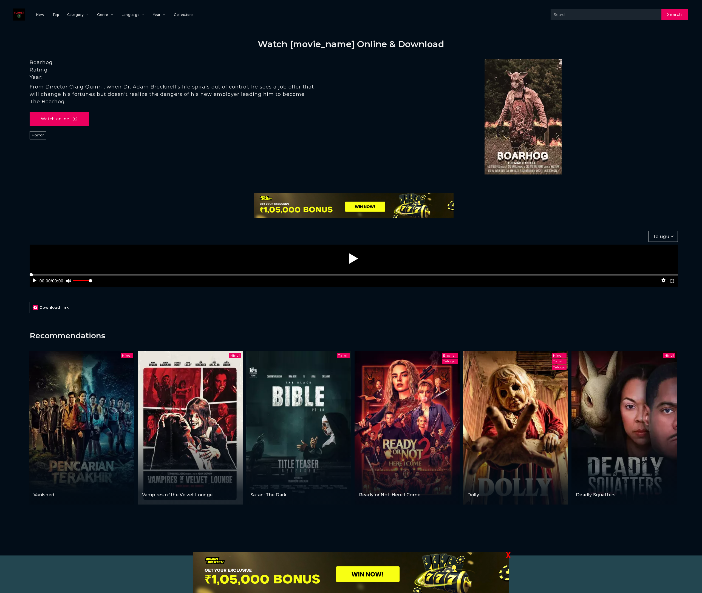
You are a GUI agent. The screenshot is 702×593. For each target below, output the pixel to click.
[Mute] (68, 280)
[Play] (353, 258)
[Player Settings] (663, 280)
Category (75, 15)
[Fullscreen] (672, 280)
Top (55, 15)
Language (131, 15)
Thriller (272, 484)
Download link (54, 307)
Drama (63, 484)
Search (674, 14)
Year (156, 15)
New (40, 15)
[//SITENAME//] (18, 14)
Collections (183, 15)
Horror (38, 135)
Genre (102, 15)
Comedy (150, 484)
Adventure (44, 484)
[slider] (82, 282)
